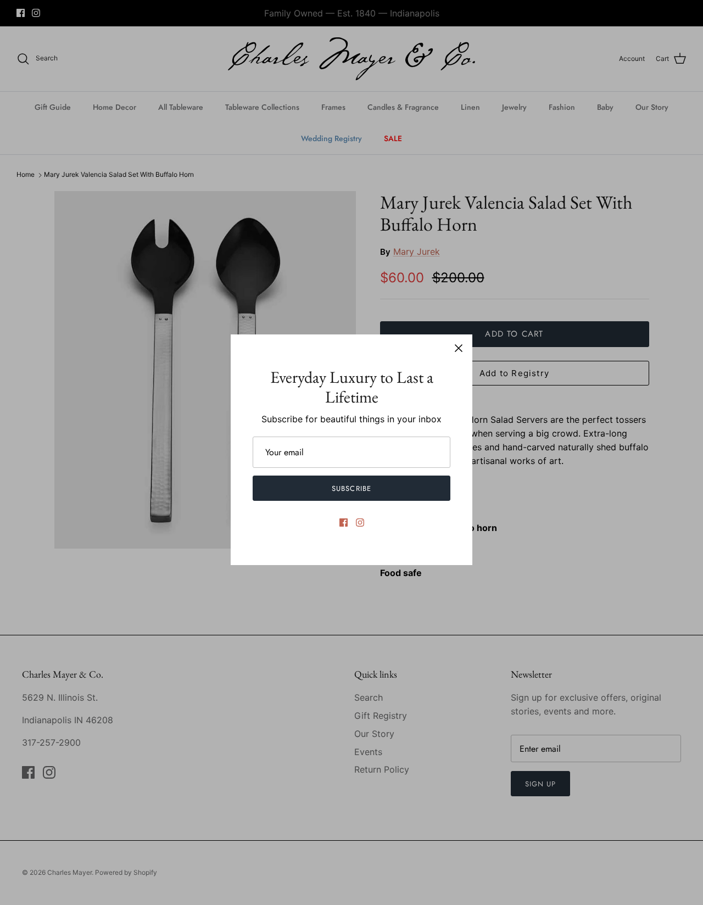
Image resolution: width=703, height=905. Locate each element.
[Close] (459, 348)
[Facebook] (343, 522)
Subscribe (351, 488)
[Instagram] (360, 522)
